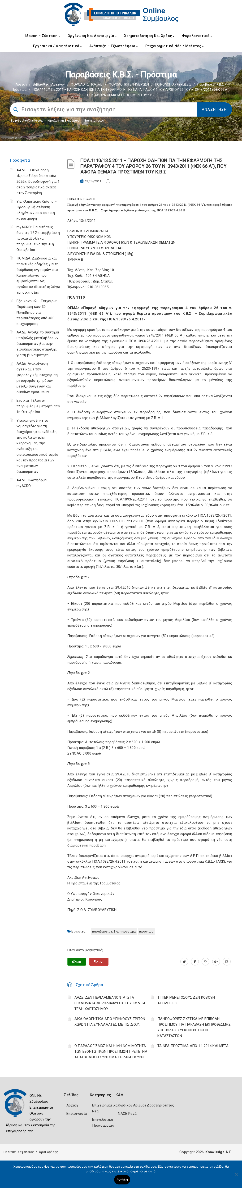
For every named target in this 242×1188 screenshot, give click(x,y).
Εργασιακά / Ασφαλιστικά (56, 46)
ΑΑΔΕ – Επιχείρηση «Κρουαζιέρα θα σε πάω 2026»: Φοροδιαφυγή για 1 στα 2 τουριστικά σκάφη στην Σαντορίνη (38, 181)
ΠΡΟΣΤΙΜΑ (146, 931)
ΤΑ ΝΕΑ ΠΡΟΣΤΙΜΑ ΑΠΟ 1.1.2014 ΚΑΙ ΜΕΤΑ (193, 1046)
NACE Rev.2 (127, 1113)
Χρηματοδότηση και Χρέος (148, 36)
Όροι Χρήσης (48, 1152)
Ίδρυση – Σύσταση (42, 36)
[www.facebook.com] (195, 962)
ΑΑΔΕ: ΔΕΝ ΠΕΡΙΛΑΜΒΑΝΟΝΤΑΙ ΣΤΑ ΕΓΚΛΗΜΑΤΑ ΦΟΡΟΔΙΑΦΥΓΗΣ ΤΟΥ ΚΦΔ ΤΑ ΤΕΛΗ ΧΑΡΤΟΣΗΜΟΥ (110, 1003)
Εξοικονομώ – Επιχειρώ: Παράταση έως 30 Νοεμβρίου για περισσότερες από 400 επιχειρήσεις (37, 312)
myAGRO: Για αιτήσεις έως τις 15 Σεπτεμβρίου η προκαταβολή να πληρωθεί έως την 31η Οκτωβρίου (38, 238)
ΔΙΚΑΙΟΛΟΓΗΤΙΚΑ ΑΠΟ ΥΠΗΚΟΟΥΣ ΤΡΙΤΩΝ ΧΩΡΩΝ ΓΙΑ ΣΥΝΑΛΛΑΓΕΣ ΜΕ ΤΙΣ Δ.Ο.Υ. (109, 1022)
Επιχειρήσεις (94, 120)
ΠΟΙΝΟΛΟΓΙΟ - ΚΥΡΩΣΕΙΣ (173, 84)
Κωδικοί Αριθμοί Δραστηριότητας (146, 1105)
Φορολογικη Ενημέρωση (64, 120)
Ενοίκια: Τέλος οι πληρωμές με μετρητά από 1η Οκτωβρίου (38, 406)
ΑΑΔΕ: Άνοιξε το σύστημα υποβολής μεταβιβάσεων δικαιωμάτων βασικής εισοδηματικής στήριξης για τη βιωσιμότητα (38, 343)
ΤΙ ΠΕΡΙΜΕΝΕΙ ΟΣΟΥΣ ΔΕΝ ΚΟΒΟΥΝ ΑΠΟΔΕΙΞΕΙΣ (186, 1000)
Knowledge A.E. (218, 1152)
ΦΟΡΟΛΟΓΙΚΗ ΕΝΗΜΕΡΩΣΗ (129, 84)
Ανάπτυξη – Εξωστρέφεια (113, 46)
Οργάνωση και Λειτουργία (91, 36)
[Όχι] (236, 1176)
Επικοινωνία (76, 1113)
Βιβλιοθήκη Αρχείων (49, 84)
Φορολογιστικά (196, 36)
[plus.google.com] (216, 962)
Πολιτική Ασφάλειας (19, 1152)
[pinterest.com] (205, 962)
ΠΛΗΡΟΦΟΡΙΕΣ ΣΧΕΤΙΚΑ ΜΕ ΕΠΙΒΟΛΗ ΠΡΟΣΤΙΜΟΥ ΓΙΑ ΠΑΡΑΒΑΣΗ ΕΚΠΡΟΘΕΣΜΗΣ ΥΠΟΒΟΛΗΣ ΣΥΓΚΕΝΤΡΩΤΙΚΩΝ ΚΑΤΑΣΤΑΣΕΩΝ (194, 1027)
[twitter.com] (184, 962)
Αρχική (21, 84)
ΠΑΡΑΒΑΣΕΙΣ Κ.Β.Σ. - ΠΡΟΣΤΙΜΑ (114, 931)
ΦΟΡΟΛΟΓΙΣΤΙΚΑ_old (87, 84)
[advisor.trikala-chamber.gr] (226, 962)
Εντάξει (122, 1180)
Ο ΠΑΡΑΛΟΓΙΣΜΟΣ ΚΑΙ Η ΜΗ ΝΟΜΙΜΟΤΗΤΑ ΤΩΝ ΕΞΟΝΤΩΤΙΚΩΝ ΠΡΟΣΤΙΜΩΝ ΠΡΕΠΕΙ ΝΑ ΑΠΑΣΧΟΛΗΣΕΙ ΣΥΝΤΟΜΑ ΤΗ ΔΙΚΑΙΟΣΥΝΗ (110, 1051)
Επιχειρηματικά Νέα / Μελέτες (174, 46)
